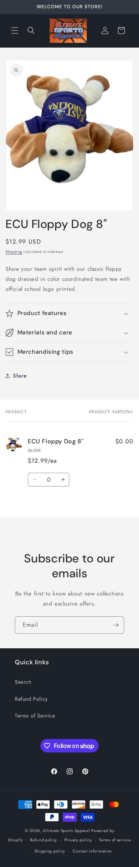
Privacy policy (78, 840)
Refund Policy (31, 699)
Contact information (92, 851)
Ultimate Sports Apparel (66, 831)
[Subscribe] (115, 625)
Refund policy (43, 840)
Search (23, 681)
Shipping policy (50, 851)
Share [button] (20, 375)
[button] (15, 30)
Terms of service (115, 840)
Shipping (14, 251)
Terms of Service (35, 715)
